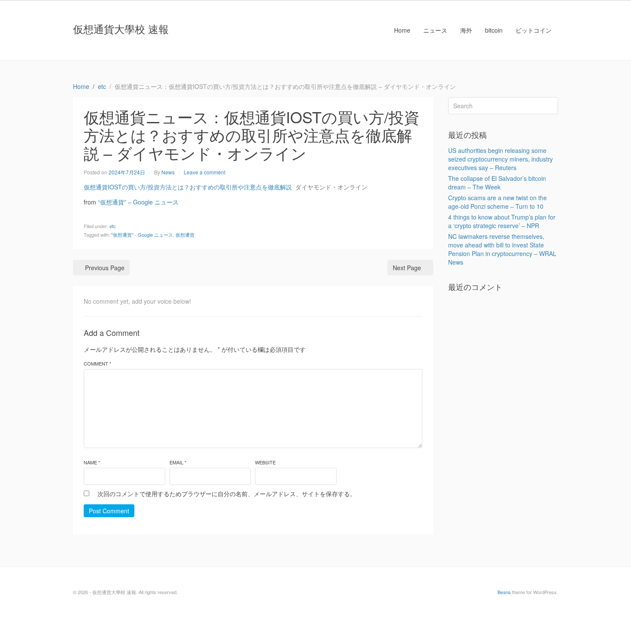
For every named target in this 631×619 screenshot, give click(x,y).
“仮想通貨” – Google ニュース (138, 202)
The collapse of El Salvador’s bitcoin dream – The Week (497, 182)
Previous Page (104, 267)
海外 (466, 30)
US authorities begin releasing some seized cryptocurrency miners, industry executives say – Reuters (500, 159)
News (168, 172)
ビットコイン (534, 30)
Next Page (407, 267)
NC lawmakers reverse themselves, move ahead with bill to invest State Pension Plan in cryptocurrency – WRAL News (502, 249)
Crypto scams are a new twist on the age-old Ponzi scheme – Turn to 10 (497, 201)
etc (112, 226)
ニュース (435, 30)
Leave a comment (204, 172)
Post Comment (109, 510)
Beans (504, 592)
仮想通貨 (185, 234)
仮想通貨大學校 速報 (121, 28)
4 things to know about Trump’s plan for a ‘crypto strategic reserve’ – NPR (501, 221)
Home (402, 30)
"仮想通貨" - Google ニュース (142, 234)
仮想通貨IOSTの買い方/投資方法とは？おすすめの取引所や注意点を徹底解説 (188, 187)
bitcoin (494, 30)
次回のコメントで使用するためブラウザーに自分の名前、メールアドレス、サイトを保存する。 (226, 493)
